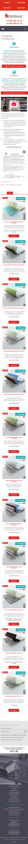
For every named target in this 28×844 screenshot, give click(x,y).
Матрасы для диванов (14, 794)
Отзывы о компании (14, 766)
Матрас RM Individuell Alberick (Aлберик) (14, 265)
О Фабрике (14, 760)
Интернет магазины (14, 833)
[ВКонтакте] (11, 751)
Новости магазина (6, 728)
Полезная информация (14, 777)
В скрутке (14, 788)
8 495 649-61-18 (15, 23)
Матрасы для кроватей (14, 792)
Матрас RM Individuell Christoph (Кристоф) (14, 481)
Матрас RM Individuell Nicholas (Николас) (14, 308)
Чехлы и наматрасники (14, 811)
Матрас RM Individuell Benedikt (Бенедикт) (14, 567)
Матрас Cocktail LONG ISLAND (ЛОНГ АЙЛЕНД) (14, 222)
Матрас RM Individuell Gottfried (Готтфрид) (14, 438)
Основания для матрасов (14, 807)
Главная (11, 33)
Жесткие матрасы (14, 796)
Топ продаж (17, 193)
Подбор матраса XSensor (14, 775)
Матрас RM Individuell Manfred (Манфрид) (14, 524)
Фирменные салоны (14, 830)
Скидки (7, 2)
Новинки (10, 193)
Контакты (14, 779)
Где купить (7, 8)
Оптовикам (14, 768)
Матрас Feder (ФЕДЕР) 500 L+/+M (14, 653)
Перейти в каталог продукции (13, 66)
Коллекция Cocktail (8, 230)
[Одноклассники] (15, 751)
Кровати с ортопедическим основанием (14, 809)
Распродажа (21, 2)
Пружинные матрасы (17, 618)
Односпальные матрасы (14, 799)
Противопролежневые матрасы (14, 620)
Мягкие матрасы (14, 798)
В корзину (14, 236)
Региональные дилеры (14, 832)
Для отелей (21, 8)
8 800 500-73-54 (15, 20)
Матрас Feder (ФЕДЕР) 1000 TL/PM (14, 610)
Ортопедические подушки (14, 812)
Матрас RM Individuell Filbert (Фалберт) (14, 394)
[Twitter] (13, 751)
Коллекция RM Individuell (14, 273)
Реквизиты (3, 185)
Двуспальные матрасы (14, 801)
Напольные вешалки (14, 814)
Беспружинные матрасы (14, 786)
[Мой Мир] (17, 751)
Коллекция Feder (8, 618)
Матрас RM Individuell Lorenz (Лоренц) (14, 351)
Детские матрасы (14, 790)
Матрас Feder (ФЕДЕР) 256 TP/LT (14, 696)
